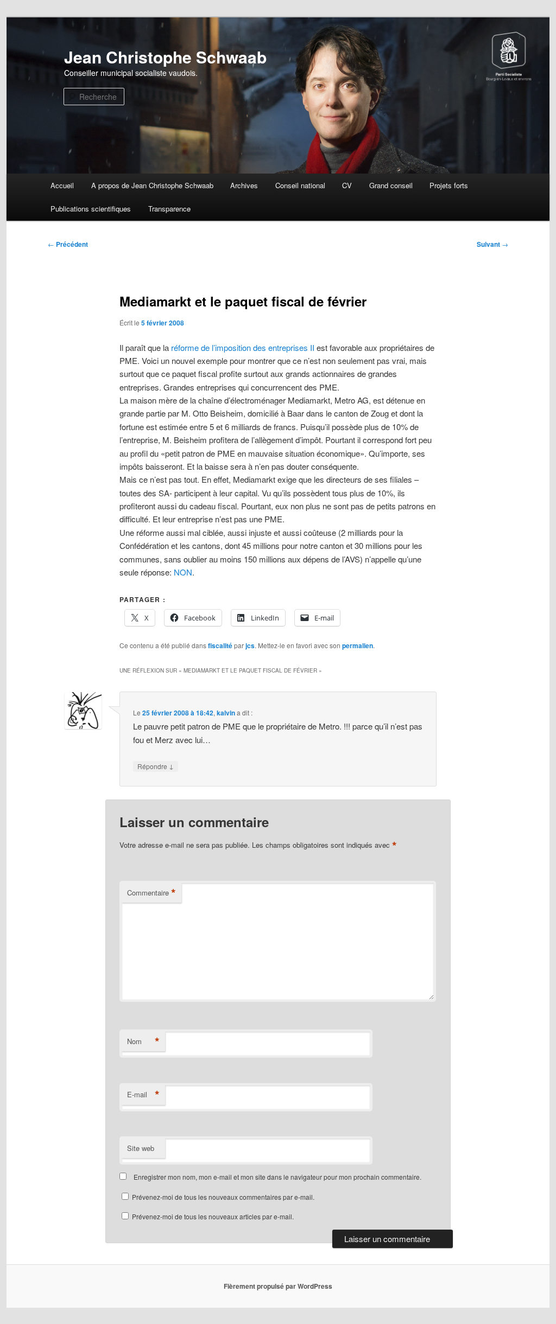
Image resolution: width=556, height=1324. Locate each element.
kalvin (226, 713)
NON (183, 572)
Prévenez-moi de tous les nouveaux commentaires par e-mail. (223, 1196)
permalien (357, 645)
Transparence (169, 208)
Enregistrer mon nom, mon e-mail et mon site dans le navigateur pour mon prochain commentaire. (277, 1176)
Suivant (492, 244)
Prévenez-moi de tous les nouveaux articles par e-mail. (213, 1216)
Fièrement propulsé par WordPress (278, 1286)
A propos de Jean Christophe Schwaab (152, 185)
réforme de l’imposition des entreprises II (242, 347)
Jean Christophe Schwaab (165, 56)
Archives (244, 185)
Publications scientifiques (90, 208)
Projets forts (448, 185)
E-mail (143, 1094)
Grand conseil (391, 185)
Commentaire (151, 892)
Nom (143, 1041)
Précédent (68, 244)
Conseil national (300, 185)
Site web (140, 1148)
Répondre (155, 766)
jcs (250, 645)
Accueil (62, 185)
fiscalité (220, 645)
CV (347, 185)
